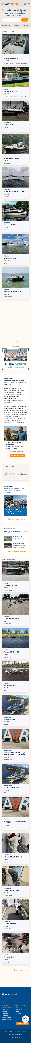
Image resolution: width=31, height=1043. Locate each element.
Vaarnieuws (5, 1009)
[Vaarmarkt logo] (10, 4)
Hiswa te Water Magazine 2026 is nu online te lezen (14, 512)
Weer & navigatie (6, 1019)
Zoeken (24, 20)
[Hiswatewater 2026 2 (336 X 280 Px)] (15, 359)
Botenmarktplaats (7, 1007)
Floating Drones (17, 536)
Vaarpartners (5, 1013)
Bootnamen (5, 1015)
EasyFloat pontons (18, 543)
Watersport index (6, 1017)
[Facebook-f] (8, 1002)
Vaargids (4, 1011)
